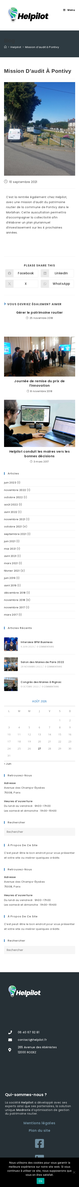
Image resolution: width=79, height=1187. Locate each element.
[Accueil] (5, 47)
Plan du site (39, 1130)
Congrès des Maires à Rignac (41, 682)
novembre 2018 (14, 600)
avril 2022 (10, 512)
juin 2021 (10, 541)
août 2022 (11, 504)
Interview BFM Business (37, 642)
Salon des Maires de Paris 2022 (42, 662)
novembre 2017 (14, 607)
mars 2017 (11, 615)
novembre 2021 (14, 519)
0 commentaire (45, 646)
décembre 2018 (15, 593)
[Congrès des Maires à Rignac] (11, 684)
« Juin (8, 764)
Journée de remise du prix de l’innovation (39, 383)
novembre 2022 (15, 490)
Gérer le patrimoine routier (39, 312)
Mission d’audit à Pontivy (42, 47)
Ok (40, 1181)
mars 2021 (11, 563)
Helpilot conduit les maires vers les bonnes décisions (39, 453)
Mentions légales (39, 1123)
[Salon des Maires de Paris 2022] (11, 664)
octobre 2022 (13, 497)
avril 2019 (10, 585)
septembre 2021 (15, 534)
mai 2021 (10, 549)
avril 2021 (10, 556)
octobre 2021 (13, 526)
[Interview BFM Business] (11, 644)
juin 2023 (10, 482)
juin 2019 (10, 578)
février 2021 (12, 571)
